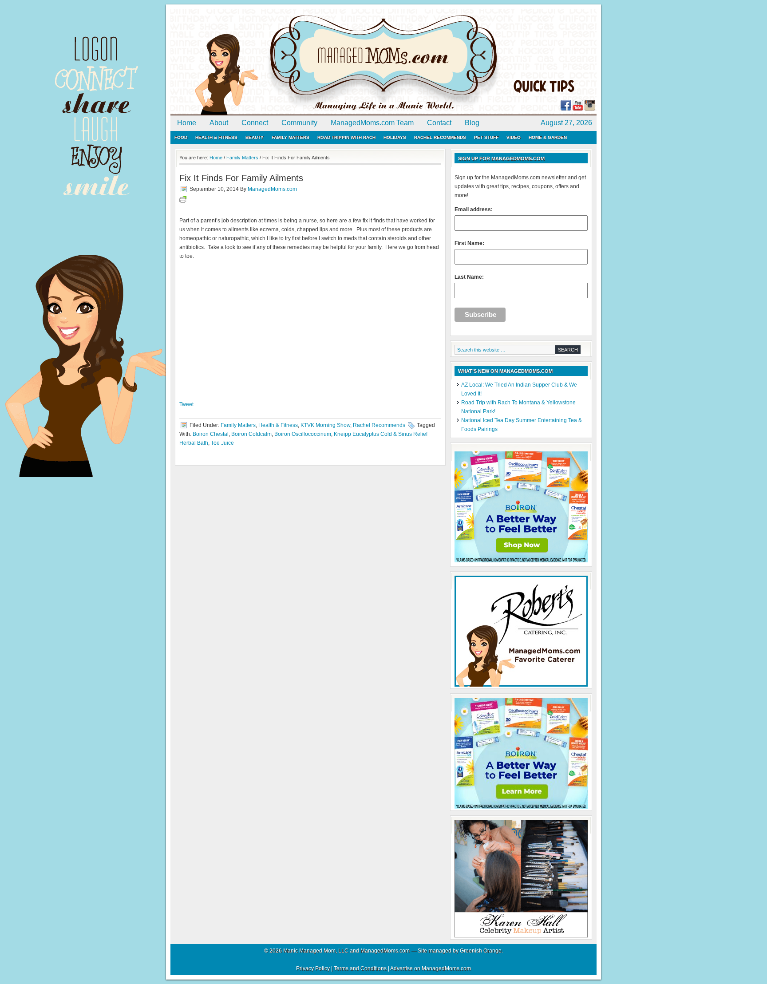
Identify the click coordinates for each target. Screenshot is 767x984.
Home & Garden (548, 137)
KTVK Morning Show (325, 425)
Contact (439, 122)
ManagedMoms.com (272, 62)
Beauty (254, 137)
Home (186, 122)
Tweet (186, 404)
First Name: (469, 243)
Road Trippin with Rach (346, 137)
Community (299, 122)
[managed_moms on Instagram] (590, 109)
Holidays (395, 137)
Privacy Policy (313, 968)
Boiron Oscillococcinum (302, 434)
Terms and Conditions (360, 968)
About (219, 122)
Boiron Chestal (211, 434)
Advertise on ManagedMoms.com (430, 968)
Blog (472, 122)
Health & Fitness (216, 137)
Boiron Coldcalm (251, 434)
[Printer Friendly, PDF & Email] (182, 201)
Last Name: (469, 277)
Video (513, 137)
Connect (254, 122)
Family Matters (290, 137)
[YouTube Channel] (578, 109)
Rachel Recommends (440, 137)
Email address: (474, 209)
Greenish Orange (481, 951)
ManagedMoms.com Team (372, 122)
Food (180, 137)
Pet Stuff (486, 137)
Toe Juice (222, 443)
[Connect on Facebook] (566, 109)
